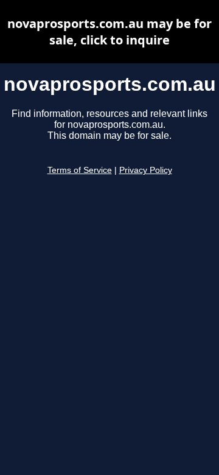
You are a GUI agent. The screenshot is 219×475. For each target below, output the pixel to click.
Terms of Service (79, 170)
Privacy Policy (145, 170)
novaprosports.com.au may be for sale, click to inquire (109, 31)
